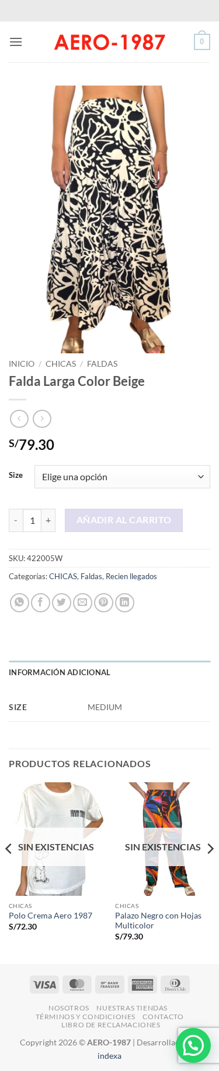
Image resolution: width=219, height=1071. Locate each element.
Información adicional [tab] (59, 672)
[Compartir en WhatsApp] (19, 602)
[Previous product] (42, 419)
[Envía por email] (82, 602)
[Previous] (9, 872)
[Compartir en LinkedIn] (124, 602)
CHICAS (61, 363)
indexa (109, 1056)
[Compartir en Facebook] (40, 602)
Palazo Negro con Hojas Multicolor (158, 921)
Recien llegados (131, 576)
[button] (16, 41)
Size (16, 475)
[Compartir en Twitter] (61, 602)
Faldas (102, 363)
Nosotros (68, 1007)
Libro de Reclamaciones (110, 1024)
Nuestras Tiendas (132, 1007)
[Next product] (19, 419)
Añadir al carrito (124, 520)
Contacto (162, 1016)
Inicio (21, 363)
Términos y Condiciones (85, 1016)
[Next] (210, 872)
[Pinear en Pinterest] (103, 602)
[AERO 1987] (109, 42)
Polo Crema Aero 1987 (50, 915)
